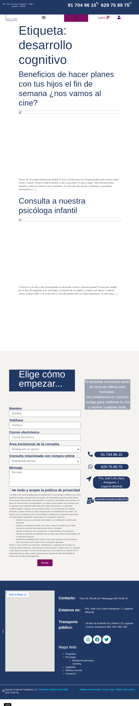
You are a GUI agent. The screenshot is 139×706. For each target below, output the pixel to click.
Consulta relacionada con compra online (42, 456)
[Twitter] (106, 639)
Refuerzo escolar (73, 670)
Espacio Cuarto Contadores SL (11, 19)
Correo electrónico (24, 432)
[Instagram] (88, 639)
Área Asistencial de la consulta (34, 444)
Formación (70, 673)
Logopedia (70, 667)
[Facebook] (97, 639)
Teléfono (16, 420)
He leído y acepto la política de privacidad (46, 490)
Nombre (15, 408)
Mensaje (16, 467)
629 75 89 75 (115, 5)
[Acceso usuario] (119, 17)
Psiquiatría (70, 654)
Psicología (70, 657)
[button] (44, 17)
